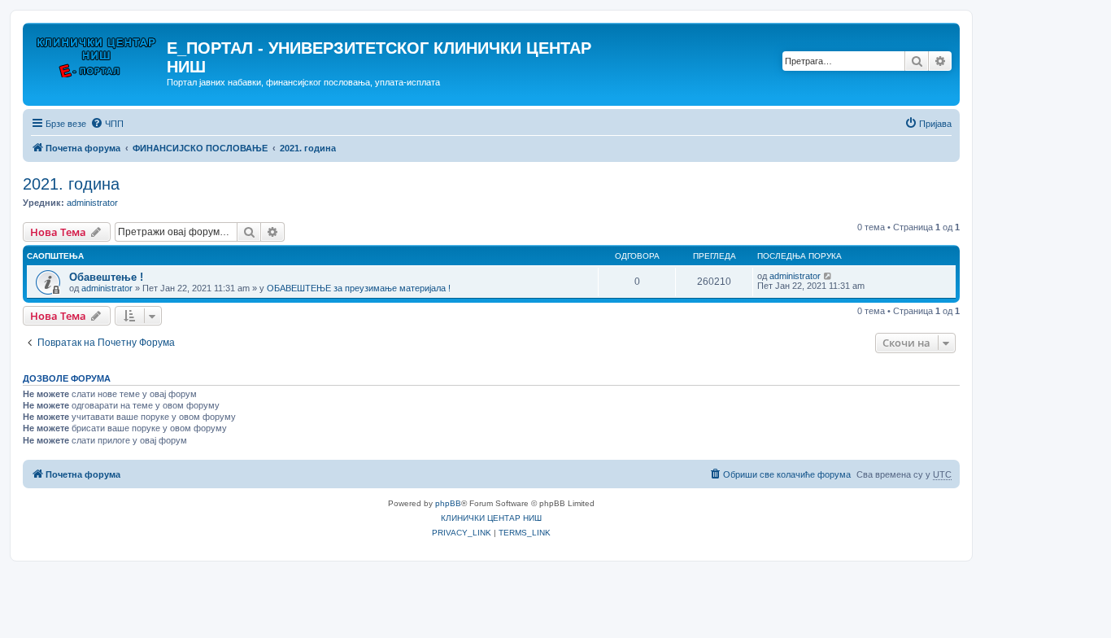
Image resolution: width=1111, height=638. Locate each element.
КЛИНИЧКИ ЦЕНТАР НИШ (491, 517)
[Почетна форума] (97, 53)
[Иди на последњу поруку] (828, 276)
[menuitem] (107, 123)
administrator (92, 203)
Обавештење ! (106, 277)
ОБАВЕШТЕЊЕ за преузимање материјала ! (359, 288)
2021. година (71, 184)
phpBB (448, 503)
